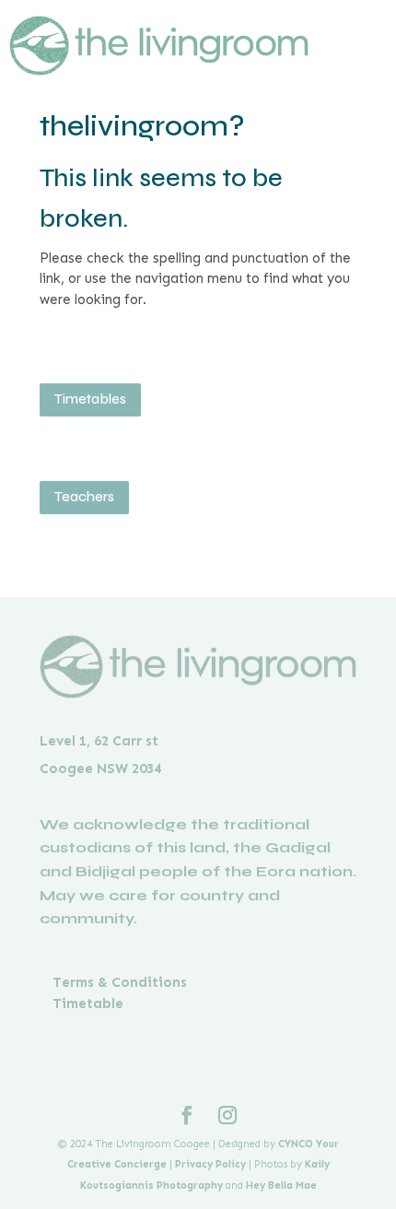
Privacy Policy (210, 1164)
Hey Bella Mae (281, 1185)
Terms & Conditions (119, 982)
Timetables (90, 399)
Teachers (84, 496)
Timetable (87, 1003)
